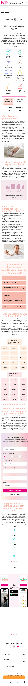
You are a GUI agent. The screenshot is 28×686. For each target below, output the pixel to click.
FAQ (4, 673)
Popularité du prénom (19, 101)
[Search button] (26, 2)
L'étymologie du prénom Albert (11, 282)
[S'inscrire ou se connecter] (22, 2)
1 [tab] (11, 561)
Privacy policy (22, 673)
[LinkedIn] (18, 646)
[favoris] (15, 19)
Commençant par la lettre (9, 460)
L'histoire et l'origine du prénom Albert (13, 277)
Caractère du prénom (8, 109)
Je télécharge (4, 584)
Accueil (2, 12)
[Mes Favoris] (24, 2)
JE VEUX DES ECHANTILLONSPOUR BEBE (14, 677)
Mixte (23, 456)
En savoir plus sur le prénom (20, 109)
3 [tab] (14, 561)
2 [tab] (13, 561)
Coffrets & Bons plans (9, 654)
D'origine (5, 482)
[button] (3, 682)
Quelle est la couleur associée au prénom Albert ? (11, 294)
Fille (7, 456)
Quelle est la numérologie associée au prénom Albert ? (13, 301)
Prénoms (7, 12)
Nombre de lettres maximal (9, 467)
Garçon (15, 456)
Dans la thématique (8, 475)
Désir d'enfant (7, 657)
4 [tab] (16, 561)
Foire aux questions (9, 666)
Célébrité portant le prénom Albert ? (12, 306)
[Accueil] (11, 3)
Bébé (5, 664)
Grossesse (6, 659)
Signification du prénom (8, 101)
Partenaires (8, 673)
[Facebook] (10, 646)
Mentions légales (15, 673)
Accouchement (7, 661)
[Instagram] (14, 646)
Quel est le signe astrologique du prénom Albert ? (11, 288)
